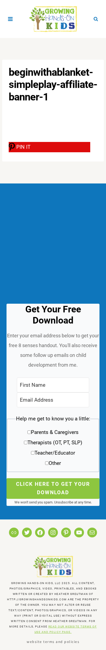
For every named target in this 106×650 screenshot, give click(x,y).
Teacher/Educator (55, 453)
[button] (53, 443)
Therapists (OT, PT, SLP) (54, 442)
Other (55, 463)
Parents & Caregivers (55, 432)
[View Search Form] (96, 19)
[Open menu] (10, 19)
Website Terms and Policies (53, 641)
